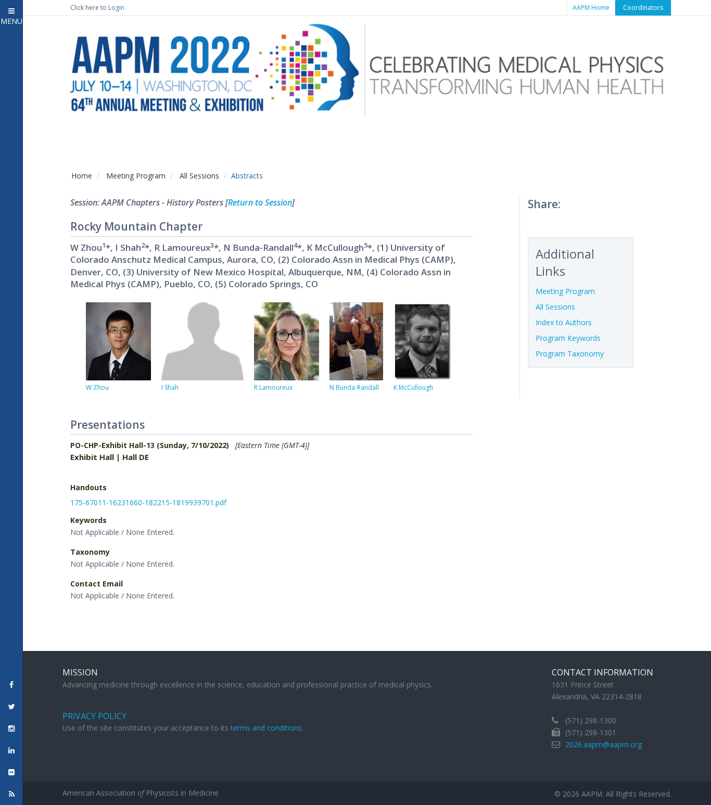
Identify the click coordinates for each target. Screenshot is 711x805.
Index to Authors (564, 322)
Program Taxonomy (570, 354)
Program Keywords (568, 338)
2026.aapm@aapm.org (603, 744)
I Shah (170, 387)
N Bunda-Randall (354, 387)
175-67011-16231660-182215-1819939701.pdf (148, 502)
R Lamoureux (273, 387)
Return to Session (260, 202)
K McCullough (413, 387)
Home (81, 176)
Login (116, 7)
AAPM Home (591, 7)
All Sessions (199, 176)
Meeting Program (136, 176)
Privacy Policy (94, 716)
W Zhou (97, 387)
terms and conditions (266, 728)
